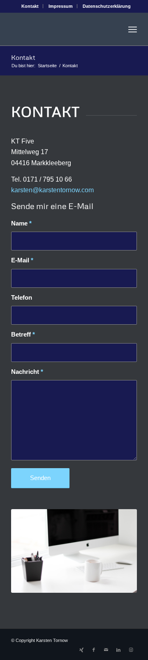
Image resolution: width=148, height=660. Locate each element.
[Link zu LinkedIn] (118, 650)
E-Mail (22, 260)
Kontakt (30, 6)
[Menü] (132, 29)
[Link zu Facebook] (94, 650)
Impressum (61, 6)
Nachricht (27, 372)
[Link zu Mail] (106, 650)
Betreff (23, 334)
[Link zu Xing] (81, 650)
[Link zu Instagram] (131, 650)
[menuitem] (30, 6)
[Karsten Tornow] (61, 29)
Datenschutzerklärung (107, 6)
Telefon (21, 297)
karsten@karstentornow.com (52, 190)
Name (21, 223)
